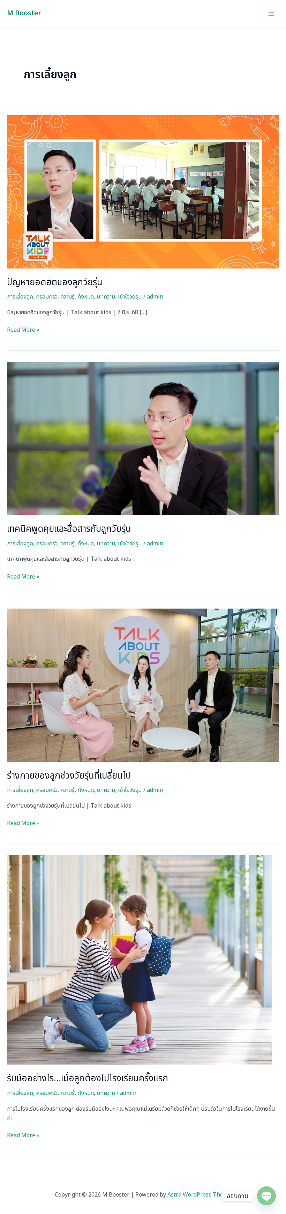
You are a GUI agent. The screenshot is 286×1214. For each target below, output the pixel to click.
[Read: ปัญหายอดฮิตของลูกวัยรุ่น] (143, 191)
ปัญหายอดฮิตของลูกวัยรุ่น (55, 282)
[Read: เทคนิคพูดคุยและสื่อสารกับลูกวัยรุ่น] (143, 438)
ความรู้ (67, 297)
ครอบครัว (47, 297)
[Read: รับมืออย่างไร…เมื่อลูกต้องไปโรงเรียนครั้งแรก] (139, 960)
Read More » (23, 329)
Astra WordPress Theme (199, 1195)
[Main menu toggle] (271, 14)
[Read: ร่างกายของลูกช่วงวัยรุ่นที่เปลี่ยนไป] (143, 685)
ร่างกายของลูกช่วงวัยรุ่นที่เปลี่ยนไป (69, 776)
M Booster (24, 13)
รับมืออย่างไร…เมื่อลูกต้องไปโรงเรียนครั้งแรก (87, 1079)
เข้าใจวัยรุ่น (130, 297)
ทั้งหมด (85, 297)
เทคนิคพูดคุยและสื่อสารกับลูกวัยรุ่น (69, 529)
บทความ (106, 297)
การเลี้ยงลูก (20, 297)
